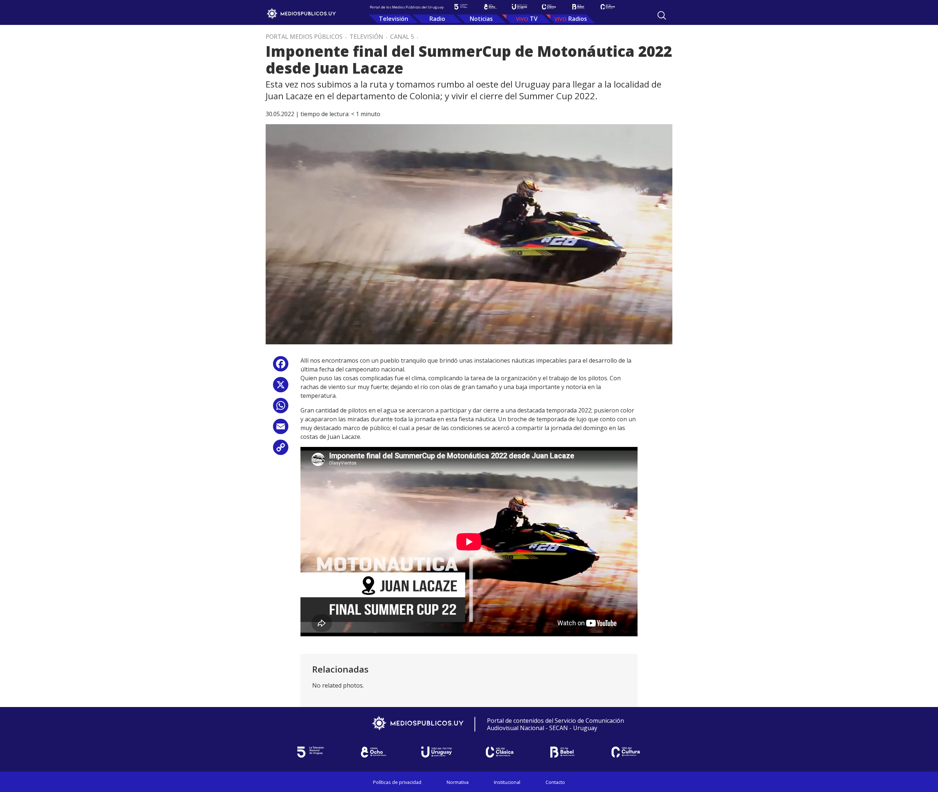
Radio (437, 19)
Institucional (507, 782)
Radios (577, 19)
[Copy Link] (281, 450)
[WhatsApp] (281, 408)
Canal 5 (402, 37)
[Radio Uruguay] (519, 7)
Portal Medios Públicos (304, 37)
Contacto (555, 782)
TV (534, 19)
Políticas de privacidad (397, 782)
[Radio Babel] (578, 7)
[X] (281, 387)
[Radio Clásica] (549, 7)
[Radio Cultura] (607, 7)
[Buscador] (661, 15)
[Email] (281, 429)
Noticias (481, 19)
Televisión (393, 19)
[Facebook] (281, 366)
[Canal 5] (461, 7)
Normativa (458, 782)
